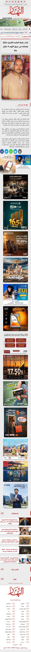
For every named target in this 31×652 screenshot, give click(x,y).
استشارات (22, 624)
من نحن (22, 642)
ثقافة (22, 614)
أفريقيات (22, 637)
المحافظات (25, 36)
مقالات (22, 616)
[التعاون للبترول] (15, 319)
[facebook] (24, 1)
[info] (9, 1)
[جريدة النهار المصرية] (15, 23)
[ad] (15, 187)
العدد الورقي (22, 634)
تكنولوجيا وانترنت (22, 621)
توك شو (8, 627)
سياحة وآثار (8, 639)
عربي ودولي (14, 29)
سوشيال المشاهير (22, 627)
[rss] (15, 1)
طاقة (8, 634)
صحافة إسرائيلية (8, 632)
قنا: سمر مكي (21, 104)
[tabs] (6, 1)
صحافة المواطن (8, 619)
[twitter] (21, 1)
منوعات (8, 616)
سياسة (8, 621)
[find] (12, 1)
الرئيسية (22, 603)
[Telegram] (15, 151)
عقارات (22, 639)
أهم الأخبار (25, 29)
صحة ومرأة (8, 624)
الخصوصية (15, 644)
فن (8, 611)
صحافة (22, 619)
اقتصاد (8, 609)
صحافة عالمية (22, 632)
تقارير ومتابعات (7, 29)
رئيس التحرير (22, 629)
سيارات (8, 637)
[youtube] (18, 1)
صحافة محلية (8, 629)
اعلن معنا (8, 642)
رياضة (20, 29)
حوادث (22, 611)
